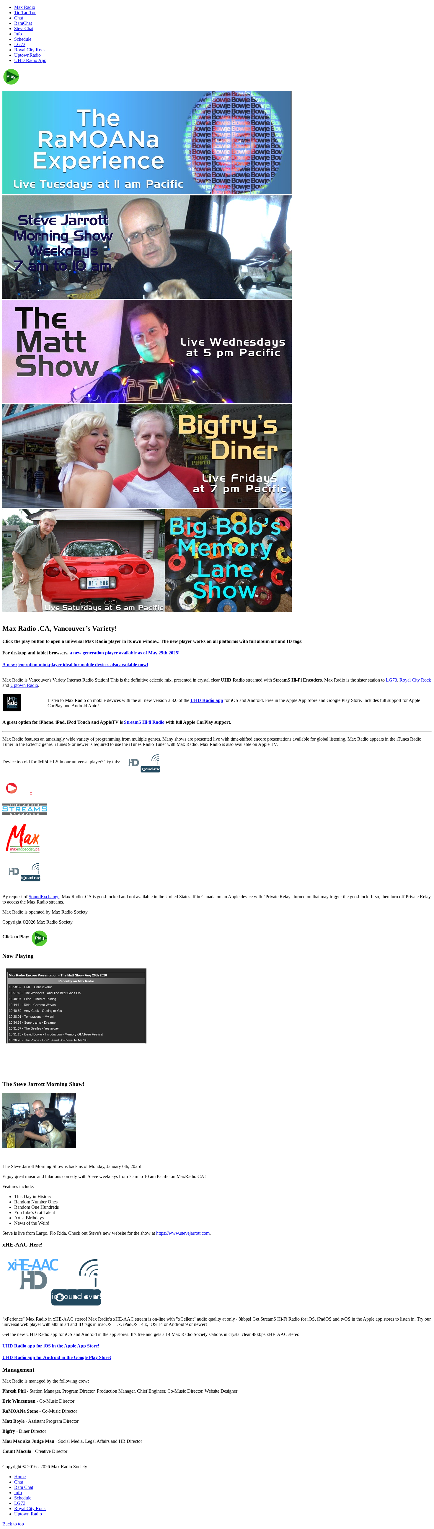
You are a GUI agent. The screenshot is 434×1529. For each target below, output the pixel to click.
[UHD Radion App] (12, 709)
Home (20, 1476)
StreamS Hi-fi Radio (144, 722)
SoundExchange (44, 896)
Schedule (22, 1497)
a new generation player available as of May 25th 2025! (125, 652)
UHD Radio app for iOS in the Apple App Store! (50, 1345)
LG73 (391, 679)
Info (18, 1492)
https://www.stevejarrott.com (183, 1233)
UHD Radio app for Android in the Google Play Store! (56, 1357)
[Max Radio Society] (22, 853)
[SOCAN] (24, 795)
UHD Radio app (206, 700)
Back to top (13, 1523)
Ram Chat (23, 1487)
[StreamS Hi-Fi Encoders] (24, 813)
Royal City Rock (415, 679)
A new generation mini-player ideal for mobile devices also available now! (75, 664)
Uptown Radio (24, 685)
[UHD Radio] (22, 881)
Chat (18, 1481)
